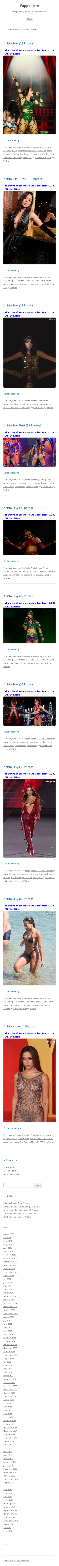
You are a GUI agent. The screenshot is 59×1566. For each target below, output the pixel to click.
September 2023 (10, 1355)
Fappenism (29, 5)
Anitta (27, 147)
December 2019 (10, 1510)
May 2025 (7, 1286)
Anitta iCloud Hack (17, 154)
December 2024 (10, 1303)
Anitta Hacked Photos (27, 150)
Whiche (6, 161)
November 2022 (10, 1389)
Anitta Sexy (17, 157)
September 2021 (10, 1438)
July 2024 (7, 1320)
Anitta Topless (35, 284)
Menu (29, 19)
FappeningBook (10, 1170)
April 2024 (7, 1330)
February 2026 (9, 1254)
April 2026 (7, 1248)
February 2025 (9, 1296)
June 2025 (7, 1282)
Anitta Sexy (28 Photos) (18, 43)
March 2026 (8, 1251)
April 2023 (7, 1372)
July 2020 (7, 1486)
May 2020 (7, 1493)
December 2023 (10, 1344)
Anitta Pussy (38, 877)
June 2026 (7, 1241)
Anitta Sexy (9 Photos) (18, 508)
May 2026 (7, 1244)
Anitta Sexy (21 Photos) (18, 305)
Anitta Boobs (36, 400)
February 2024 (9, 1337)
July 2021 (7, 1444)
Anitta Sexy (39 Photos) (18, 767)
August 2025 (8, 1275)
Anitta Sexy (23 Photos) (18, 684)
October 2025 (9, 1268)
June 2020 (7, 1489)
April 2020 (7, 1496)
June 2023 (7, 1365)
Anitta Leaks (31, 154)
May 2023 (7, 1368)
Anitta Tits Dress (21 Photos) (22, 179)
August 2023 (8, 1358)
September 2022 (10, 1396)
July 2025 (7, 1279)
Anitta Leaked (48, 483)
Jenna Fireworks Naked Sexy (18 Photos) (20, 1210)
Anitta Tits (27, 157)
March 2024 (8, 1334)
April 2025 (7, 1289)
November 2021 (10, 1431)
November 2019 (10, 1513)
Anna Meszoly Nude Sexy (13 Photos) (19, 1213)
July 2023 (7, 1362)
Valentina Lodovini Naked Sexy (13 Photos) (21, 1206)
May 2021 (7, 1451)
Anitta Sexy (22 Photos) (18, 596)
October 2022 (9, 1393)
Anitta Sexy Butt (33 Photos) (22, 425)
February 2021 (9, 1462)
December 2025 (10, 1261)
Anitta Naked (20, 745)
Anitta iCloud (36, 483)
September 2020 (10, 1479)
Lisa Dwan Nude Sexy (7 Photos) (17, 1217)
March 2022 (8, 1417)
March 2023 (8, 1375)
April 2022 (7, 1413)
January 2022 (9, 1424)
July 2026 (7, 1237)
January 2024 (9, 1341)
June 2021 (7, 1448)
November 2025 (10, 1265)
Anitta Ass (35, 738)
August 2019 (8, 1524)
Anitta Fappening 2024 (12, 742)
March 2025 (8, 1292)
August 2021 (8, 1441)
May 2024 (7, 1327)
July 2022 (7, 1403)
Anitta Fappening (38, 147)
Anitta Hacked (39, 404)
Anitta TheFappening (23, 575)
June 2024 (7, 1324)
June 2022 (7, 1406)
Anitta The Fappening (35, 1005)
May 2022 (7, 1410)
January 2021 (9, 1465)
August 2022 (8, 1400)
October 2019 (9, 1517)
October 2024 (9, 1310)
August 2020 (8, 1482)
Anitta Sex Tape (47, 659)
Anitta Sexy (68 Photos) (18, 899)
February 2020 (9, 1503)
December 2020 (10, 1469)
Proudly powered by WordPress (16, 1561)
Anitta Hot (41, 150)
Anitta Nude (43, 154)
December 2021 (10, 1427)
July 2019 (7, 1527)
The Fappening (9, 1167)
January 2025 (9, 1299)
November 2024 (10, 1306)
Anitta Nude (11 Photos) (19, 1026)
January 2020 (9, 1507)
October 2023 (9, 1351)
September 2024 (10, 1313)
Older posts (10, 1160)
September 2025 (10, 1272)
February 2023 (9, 1379)
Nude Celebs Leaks (11, 1174)
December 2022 (10, 1386)
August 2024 (8, 1317)
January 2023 (9, 1382)
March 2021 (8, 1458)
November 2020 (10, 1472)
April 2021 (7, 1455)
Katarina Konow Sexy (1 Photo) (16, 1203)
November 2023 (10, 1348)
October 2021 (9, 1434)
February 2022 (9, 1420)
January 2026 (9, 1258)
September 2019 (10, 1520)
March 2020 (8, 1500)
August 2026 (8, 1234)
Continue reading (12, 140)
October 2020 (9, 1475)
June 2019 (7, 1531)
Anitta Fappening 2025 (23, 404)
